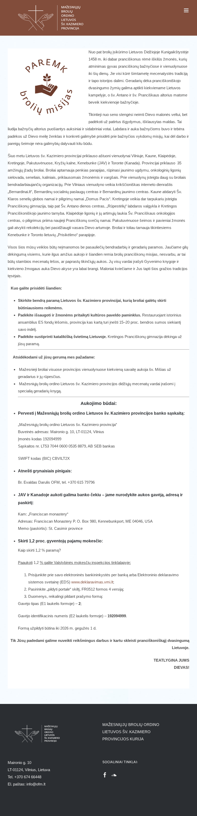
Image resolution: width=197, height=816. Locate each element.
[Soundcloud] (113, 775)
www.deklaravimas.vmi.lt (92, 582)
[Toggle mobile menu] (186, 10)
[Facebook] (104, 775)
